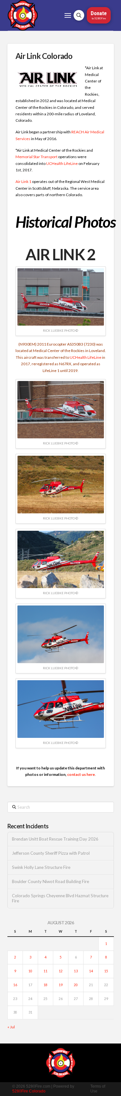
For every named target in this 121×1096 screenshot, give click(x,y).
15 (106, 971)
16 (15, 985)
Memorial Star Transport (36, 156)
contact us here (81, 774)
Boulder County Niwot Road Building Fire (50, 881)
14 (91, 971)
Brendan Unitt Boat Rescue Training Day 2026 (55, 839)
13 (76, 971)
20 (76, 985)
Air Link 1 (23, 181)
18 (45, 985)
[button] (68, 15)
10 (30, 971)
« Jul (11, 1027)
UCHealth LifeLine (62, 163)
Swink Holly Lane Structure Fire (41, 867)
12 (61, 971)
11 (45, 971)
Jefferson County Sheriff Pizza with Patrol (51, 853)
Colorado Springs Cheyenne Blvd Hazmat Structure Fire (60, 898)
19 (61, 985)
